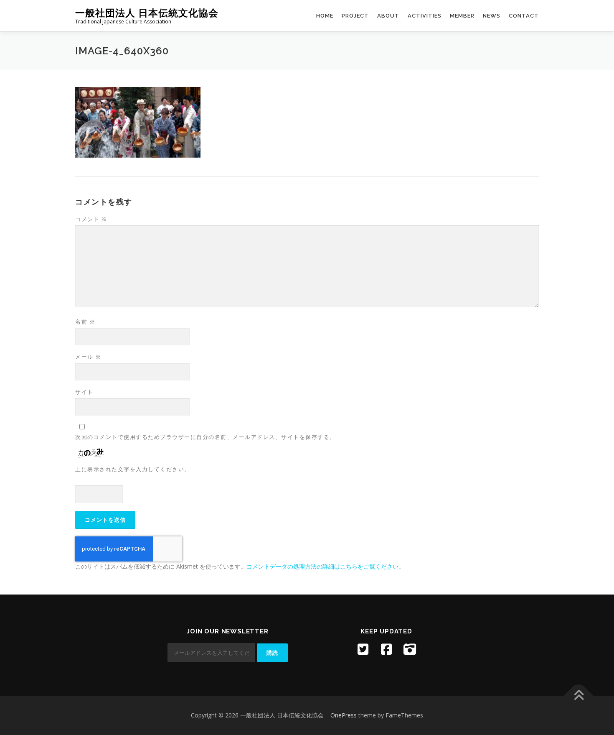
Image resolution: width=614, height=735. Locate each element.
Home (324, 16)
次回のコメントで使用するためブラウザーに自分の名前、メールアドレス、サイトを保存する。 (205, 437)
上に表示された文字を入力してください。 (132, 469)
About (388, 16)
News (491, 16)
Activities (424, 16)
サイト (84, 392)
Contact (524, 16)
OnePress (343, 715)
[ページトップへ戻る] (579, 696)
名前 (85, 321)
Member (462, 16)
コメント (91, 219)
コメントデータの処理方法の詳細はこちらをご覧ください (322, 566)
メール (88, 356)
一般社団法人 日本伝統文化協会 (146, 12)
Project (355, 16)
